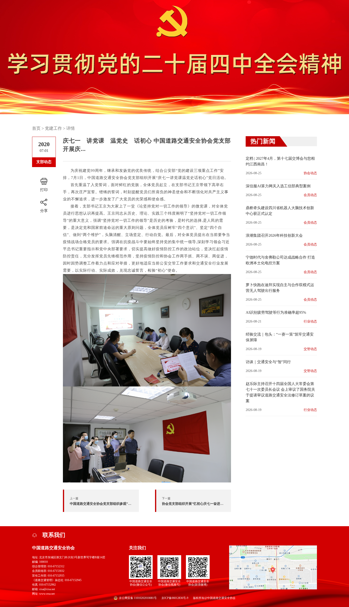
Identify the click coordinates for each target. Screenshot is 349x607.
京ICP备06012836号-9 (174, 598)
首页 (36, 128)
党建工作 (53, 128)
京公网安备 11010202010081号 (138, 598)
